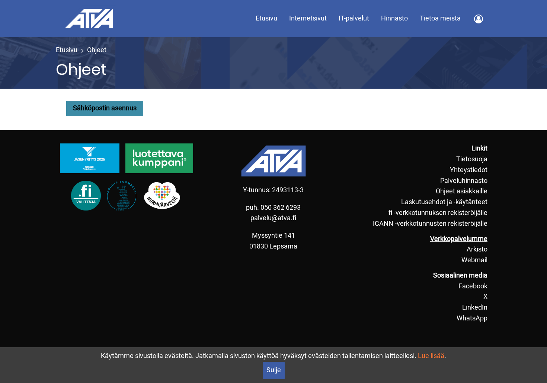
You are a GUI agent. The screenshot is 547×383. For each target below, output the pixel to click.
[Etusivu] (89, 18)
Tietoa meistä (440, 18)
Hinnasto (394, 18)
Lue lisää (431, 356)
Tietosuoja (471, 159)
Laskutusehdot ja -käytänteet (444, 202)
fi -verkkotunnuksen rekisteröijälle (437, 213)
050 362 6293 (280, 208)
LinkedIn (474, 308)
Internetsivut (308, 18)
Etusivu (266, 18)
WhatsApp (472, 318)
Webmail (474, 260)
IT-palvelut (354, 18)
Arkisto (477, 249)
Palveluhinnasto (463, 181)
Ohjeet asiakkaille (461, 191)
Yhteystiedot (468, 170)
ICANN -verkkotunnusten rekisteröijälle (430, 224)
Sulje (273, 370)
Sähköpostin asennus (105, 108)
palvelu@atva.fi (273, 218)
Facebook (472, 286)
